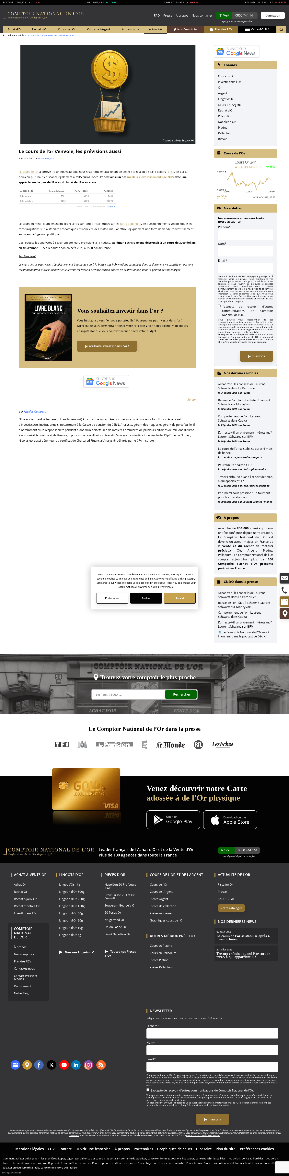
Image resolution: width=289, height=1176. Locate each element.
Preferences (112, 598)
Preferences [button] (166, 587)
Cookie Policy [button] (165, 582)
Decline (146, 598)
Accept (180, 598)
